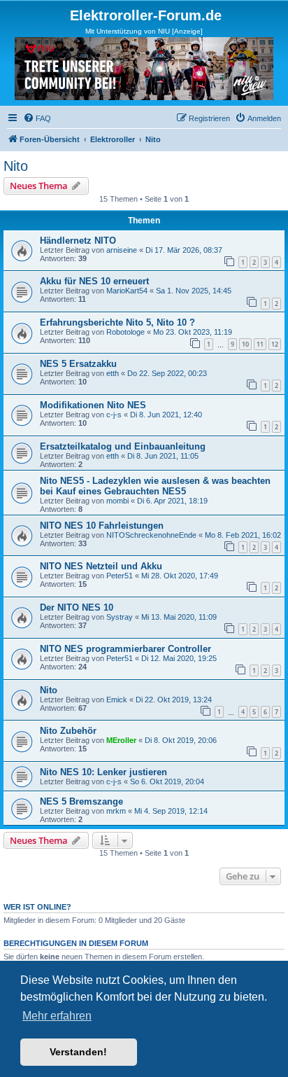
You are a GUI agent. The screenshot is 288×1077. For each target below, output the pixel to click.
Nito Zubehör (68, 730)
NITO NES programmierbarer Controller (125, 649)
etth (112, 373)
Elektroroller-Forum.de (146, 15)
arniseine (121, 250)
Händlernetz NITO (78, 240)
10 (245, 344)
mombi (117, 500)
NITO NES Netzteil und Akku (101, 566)
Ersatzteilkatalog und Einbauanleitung (123, 446)
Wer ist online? (37, 907)
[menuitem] (37, 118)
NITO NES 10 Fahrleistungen (102, 525)
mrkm (116, 811)
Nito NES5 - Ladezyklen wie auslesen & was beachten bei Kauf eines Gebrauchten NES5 (155, 485)
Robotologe (125, 332)
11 (260, 344)
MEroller (121, 740)
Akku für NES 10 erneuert (94, 281)
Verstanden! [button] (78, 1051)
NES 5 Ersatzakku (78, 364)
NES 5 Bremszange (81, 801)
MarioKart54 (126, 290)
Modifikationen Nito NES (93, 405)
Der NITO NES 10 (76, 607)
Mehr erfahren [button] (57, 1016)
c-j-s (114, 414)
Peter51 (119, 575)
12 (274, 344)
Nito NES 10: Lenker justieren (103, 772)
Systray (119, 617)
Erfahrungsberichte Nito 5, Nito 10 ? (117, 322)
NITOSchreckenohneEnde (151, 535)
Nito (15, 166)
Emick (116, 699)
